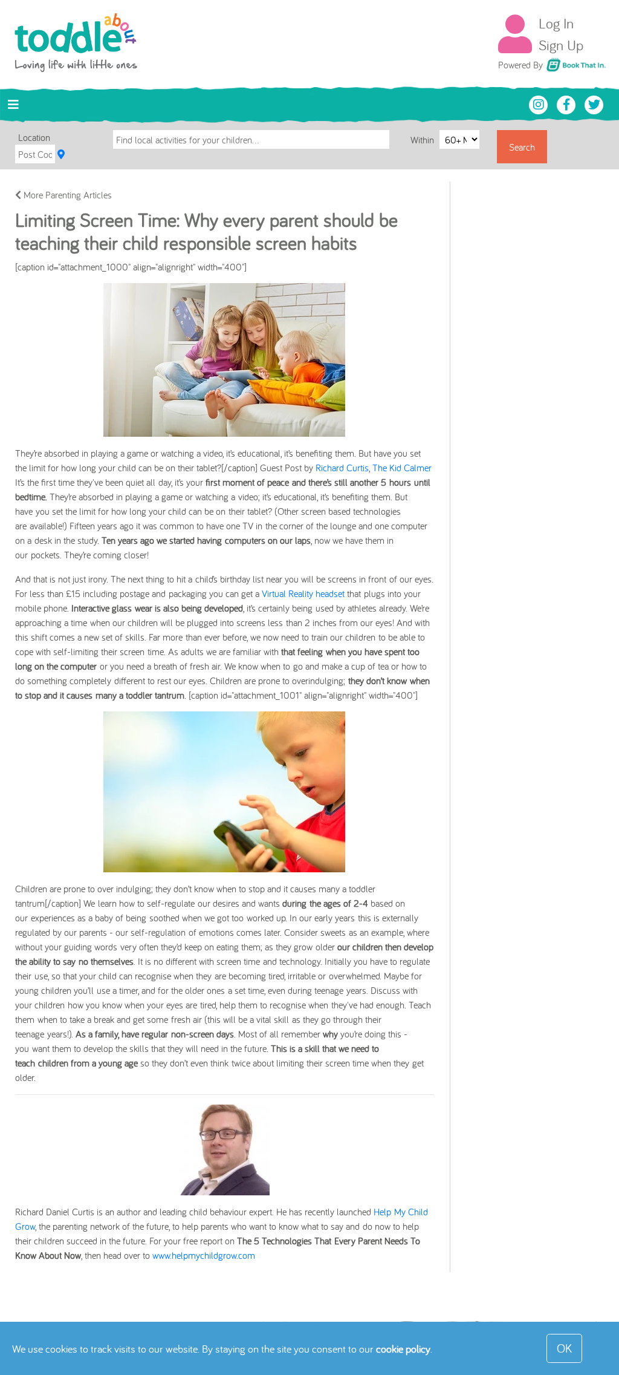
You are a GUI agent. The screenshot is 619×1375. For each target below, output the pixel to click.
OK (564, 1348)
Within (423, 140)
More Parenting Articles (66, 195)
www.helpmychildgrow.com (203, 1255)
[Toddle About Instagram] (540, 103)
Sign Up (561, 45)
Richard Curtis (342, 468)
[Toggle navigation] (13, 104)
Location (34, 137)
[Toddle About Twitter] (594, 103)
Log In (556, 23)
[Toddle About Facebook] (568, 103)
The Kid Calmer (402, 468)
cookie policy (403, 1349)
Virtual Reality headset (303, 593)
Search (522, 147)
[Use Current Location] (61, 154)
